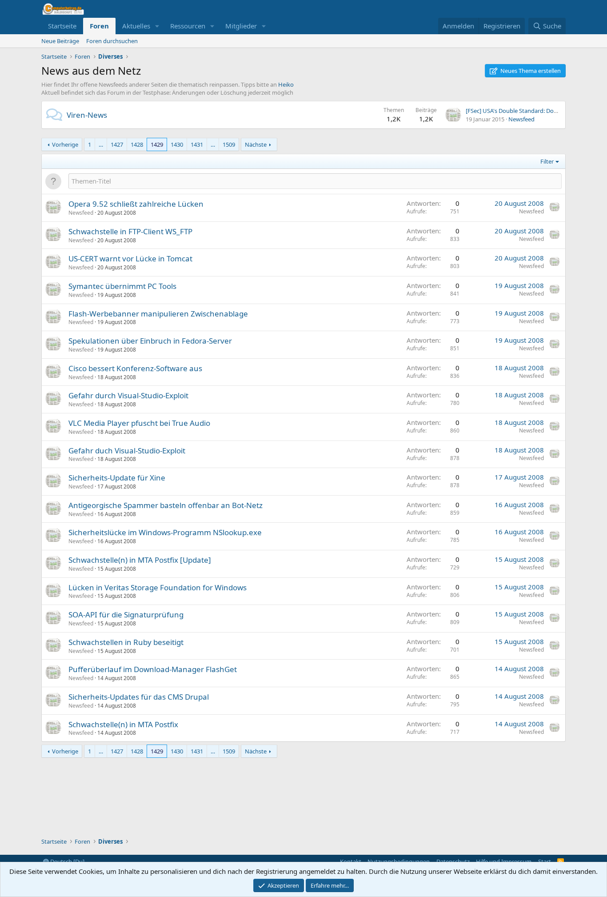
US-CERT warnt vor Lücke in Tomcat (130, 258)
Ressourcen (187, 25)
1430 (177, 144)
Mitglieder (241, 25)
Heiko (286, 84)
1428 (137, 144)
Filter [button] (547, 161)
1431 (197, 144)
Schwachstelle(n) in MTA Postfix (123, 724)
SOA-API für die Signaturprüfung (126, 614)
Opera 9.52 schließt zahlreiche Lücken (136, 204)
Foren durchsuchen (112, 41)
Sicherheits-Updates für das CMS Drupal (138, 697)
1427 (117, 144)
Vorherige (65, 144)
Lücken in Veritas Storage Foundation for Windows (157, 587)
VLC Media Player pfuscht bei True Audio (139, 423)
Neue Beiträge (60, 41)
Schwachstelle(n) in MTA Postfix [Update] (139, 560)
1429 (157, 144)
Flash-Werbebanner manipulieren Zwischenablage (158, 313)
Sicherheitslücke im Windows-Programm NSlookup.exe (165, 532)
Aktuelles (136, 25)
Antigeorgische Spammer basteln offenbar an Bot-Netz (165, 505)
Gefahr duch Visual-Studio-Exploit (126, 450)
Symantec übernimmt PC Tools (122, 286)
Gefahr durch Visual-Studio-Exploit (128, 395)
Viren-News (87, 115)
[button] (157, 26)
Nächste (256, 144)
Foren (99, 25)
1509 (229, 144)
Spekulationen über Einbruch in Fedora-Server (150, 341)
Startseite (62, 25)
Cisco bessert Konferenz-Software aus (135, 368)
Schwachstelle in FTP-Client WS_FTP (130, 231)
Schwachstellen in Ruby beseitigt (126, 642)
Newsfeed (521, 119)
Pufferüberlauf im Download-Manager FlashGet (152, 669)
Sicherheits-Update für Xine (116, 478)
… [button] (101, 144)
